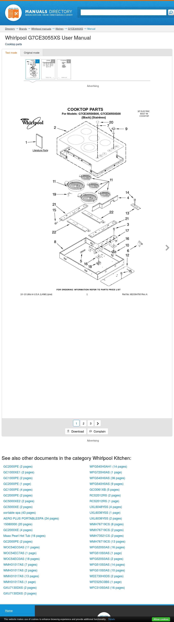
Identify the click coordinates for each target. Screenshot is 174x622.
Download (77, 431)
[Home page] (13, 12)
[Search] (171, 12)
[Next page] (167, 248)
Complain (99, 431)
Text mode (11, 52)
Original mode (31, 52)
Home (9, 610)
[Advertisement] (87, 92)
